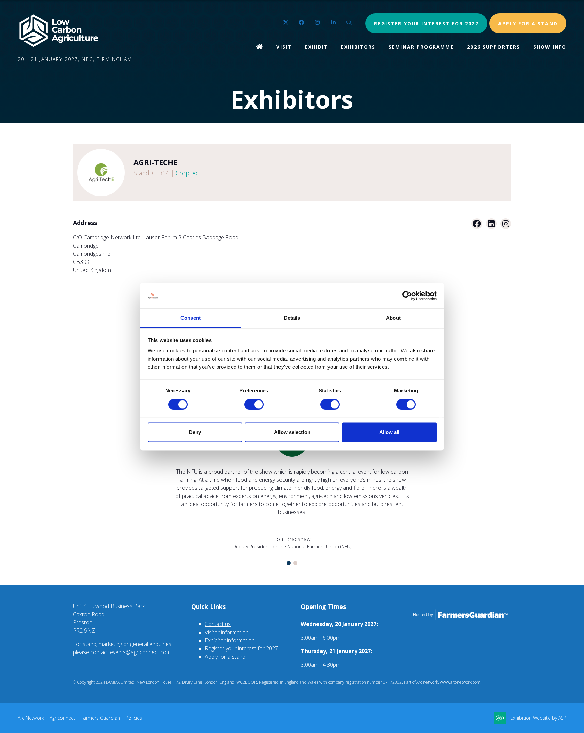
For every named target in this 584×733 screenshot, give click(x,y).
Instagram (317, 22)
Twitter (285, 22)
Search (349, 22)
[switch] (254, 404)
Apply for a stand (225, 656)
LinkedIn (333, 22)
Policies (134, 718)
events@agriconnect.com (140, 652)
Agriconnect (62, 718)
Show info (549, 47)
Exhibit (316, 47)
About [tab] (393, 318)
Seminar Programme (421, 47)
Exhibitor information (230, 640)
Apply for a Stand (528, 23)
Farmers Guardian (100, 718)
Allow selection (292, 432)
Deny (195, 432)
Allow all (389, 432)
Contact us (218, 624)
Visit (284, 47)
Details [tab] (292, 318)
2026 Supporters (493, 47)
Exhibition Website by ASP (538, 718)
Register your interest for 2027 (426, 23)
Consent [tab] (190, 318)
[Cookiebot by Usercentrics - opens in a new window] (407, 296)
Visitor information (227, 632)
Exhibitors (358, 47)
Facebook (301, 22)
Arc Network (31, 718)
